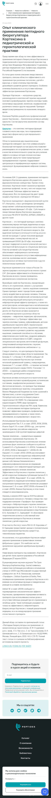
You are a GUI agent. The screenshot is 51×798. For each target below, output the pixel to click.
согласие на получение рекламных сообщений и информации (22, 687)
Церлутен (6, 129)
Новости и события (22, 11)
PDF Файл (26, 646)
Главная (9, 11)
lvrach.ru (7, 646)
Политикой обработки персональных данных (21, 692)
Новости (34, 11)
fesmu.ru (17, 646)
